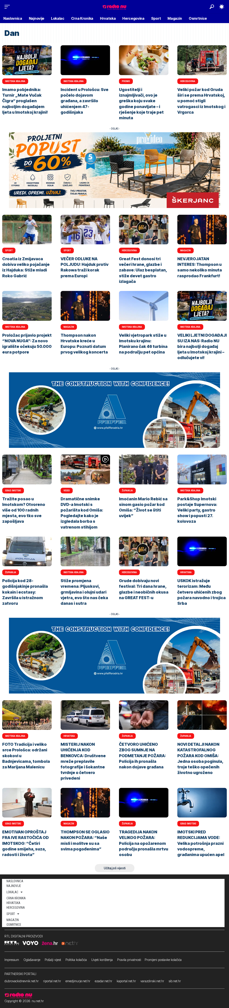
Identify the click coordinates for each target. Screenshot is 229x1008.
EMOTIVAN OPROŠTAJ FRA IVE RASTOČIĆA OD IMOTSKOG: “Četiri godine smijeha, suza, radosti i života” (25, 843)
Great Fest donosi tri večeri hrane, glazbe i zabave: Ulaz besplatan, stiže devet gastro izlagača (143, 270)
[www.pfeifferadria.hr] (114, 410)
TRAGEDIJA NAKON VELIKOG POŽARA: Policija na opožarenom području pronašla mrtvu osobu (143, 843)
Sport (9, 250)
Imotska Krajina (15, 81)
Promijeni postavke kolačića (163, 960)
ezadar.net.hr (103, 981)
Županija (127, 490)
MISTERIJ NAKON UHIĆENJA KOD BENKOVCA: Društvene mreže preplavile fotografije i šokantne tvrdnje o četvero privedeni (83, 761)
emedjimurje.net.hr (78, 981)
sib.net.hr (175, 981)
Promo (126, 81)
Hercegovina (187, 81)
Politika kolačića (76, 960)
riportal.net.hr (52, 981)
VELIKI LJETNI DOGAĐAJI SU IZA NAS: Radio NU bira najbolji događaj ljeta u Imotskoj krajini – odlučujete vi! (202, 346)
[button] (8, 7)
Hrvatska (186, 572)
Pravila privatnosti (129, 960)
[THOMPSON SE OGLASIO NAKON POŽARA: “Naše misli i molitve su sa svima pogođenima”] (85, 803)
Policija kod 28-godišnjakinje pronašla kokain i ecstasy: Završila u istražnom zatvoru (25, 592)
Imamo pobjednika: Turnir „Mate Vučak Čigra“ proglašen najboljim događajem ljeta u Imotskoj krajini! (25, 101)
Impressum (11, 960)
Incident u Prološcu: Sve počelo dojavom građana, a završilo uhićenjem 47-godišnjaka (84, 101)
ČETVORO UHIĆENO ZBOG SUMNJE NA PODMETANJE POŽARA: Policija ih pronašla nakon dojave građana (142, 755)
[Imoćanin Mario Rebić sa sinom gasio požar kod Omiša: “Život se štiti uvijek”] (143, 469)
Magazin (185, 250)
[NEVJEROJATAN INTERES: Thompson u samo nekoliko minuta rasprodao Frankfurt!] (202, 230)
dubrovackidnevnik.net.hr (21, 981)
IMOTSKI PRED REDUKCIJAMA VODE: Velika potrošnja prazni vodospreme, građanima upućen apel (200, 843)
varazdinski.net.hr (152, 981)
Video (67, 490)
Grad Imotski (13, 490)
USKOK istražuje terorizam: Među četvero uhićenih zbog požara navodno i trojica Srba (201, 592)
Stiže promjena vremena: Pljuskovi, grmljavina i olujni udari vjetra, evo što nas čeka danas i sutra (84, 592)
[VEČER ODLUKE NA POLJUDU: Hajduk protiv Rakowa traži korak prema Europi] (85, 230)
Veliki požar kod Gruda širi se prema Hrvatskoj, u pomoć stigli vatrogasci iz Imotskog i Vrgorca (201, 101)
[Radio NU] (114, 7)
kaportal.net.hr (126, 981)
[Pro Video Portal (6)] (114, 170)
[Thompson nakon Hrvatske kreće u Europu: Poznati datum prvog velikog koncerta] (85, 306)
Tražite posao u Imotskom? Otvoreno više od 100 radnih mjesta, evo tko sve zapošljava (23, 510)
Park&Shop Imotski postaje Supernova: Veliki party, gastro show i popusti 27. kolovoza (197, 510)
